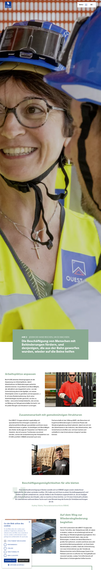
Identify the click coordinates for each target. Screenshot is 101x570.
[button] (17, 565)
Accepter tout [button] (10, 560)
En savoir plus (24, 537)
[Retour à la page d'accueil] (8, 5)
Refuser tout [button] (23, 560)
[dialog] (17, 544)
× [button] (29, 522)
